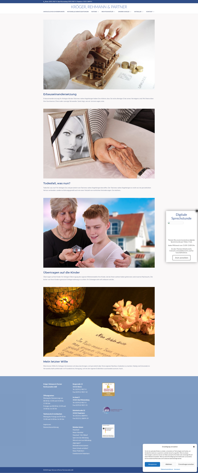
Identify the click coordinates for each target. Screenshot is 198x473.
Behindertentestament (80, 445)
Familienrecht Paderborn (81, 453)
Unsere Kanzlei (123, 11)
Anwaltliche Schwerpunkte (53, 11)
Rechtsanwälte (107, 11)
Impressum (177, 469)
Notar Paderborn (78, 451)
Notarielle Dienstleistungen (78, 11)
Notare (94, 11)
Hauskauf (76, 430)
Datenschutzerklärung (167, 469)
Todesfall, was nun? (56, 183)
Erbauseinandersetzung (60, 94)
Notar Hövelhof (78, 432)
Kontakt (149, 11)
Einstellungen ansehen (186, 464)
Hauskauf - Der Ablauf (80, 435)
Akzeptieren (152, 464)
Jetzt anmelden (181, 258)
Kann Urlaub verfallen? (80, 448)
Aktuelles (137, 11)
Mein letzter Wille (55, 361)
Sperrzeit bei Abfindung (81, 438)
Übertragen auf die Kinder (61, 272)
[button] (194, 447)
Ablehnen (169, 464)
